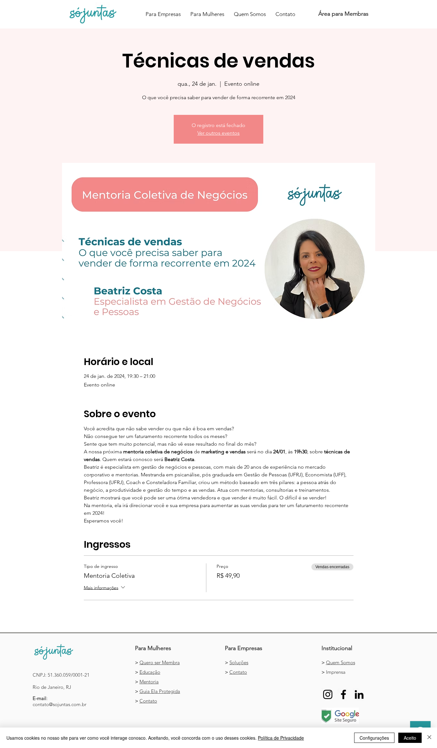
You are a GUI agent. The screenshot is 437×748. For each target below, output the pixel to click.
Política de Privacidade (281, 738)
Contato (148, 701)
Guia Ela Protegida (159, 691)
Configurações (374, 738)
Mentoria (149, 682)
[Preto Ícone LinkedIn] (359, 694)
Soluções (238, 662)
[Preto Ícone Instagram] (328, 694)
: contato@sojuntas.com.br (59, 701)
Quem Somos (340, 662)
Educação (149, 672)
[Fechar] (429, 738)
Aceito (410, 738)
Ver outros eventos (218, 133)
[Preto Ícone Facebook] (343, 694)
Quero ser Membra (159, 662)
